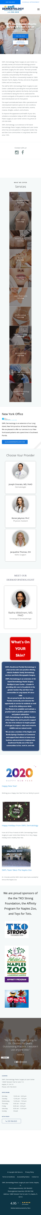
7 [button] (26, 1062)
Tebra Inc (20, 1172)
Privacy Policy (29, 1172)
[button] (12, 50)
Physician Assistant (20, 521)
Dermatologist (20, 487)
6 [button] (24, 1062)
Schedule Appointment (20, 42)
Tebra (28, 1208)
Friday (14, 1106)
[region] (20, 1042)
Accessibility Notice (23, 1177)
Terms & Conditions (8, 1177)
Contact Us (35, 1177)
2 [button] (16, 1062)
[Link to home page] (18, 9)
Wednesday (14, 1101)
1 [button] (15, 1062)
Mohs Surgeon (20, 555)
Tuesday (14, 1098)
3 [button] (18, 1062)
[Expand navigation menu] (38, 9)
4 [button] (20, 1062)
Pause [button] (5, 1057)
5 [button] (22, 1062)
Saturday (14, 1108)
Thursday (14, 1103)
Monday (14, 1096)
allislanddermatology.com (15, 442)
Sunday (10, 1111)
